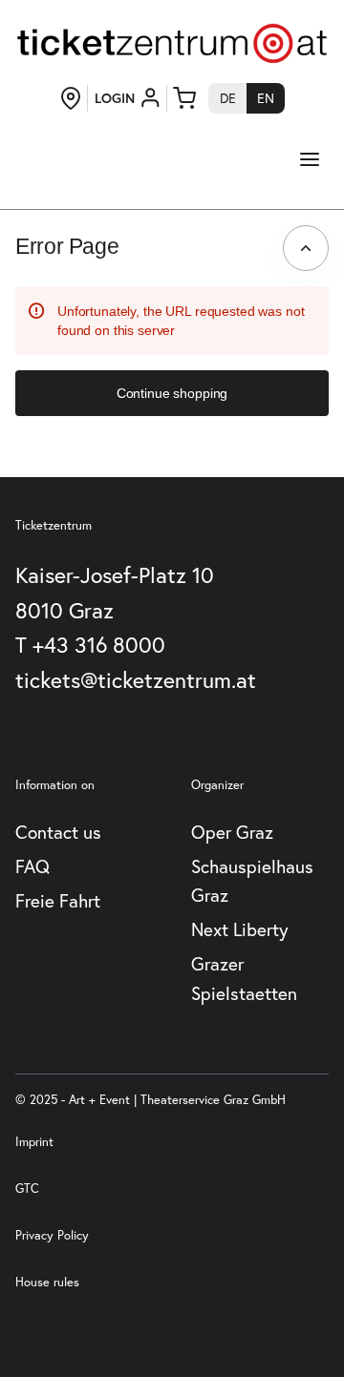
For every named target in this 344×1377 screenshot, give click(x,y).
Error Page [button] (66, 246)
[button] (172, 393)
